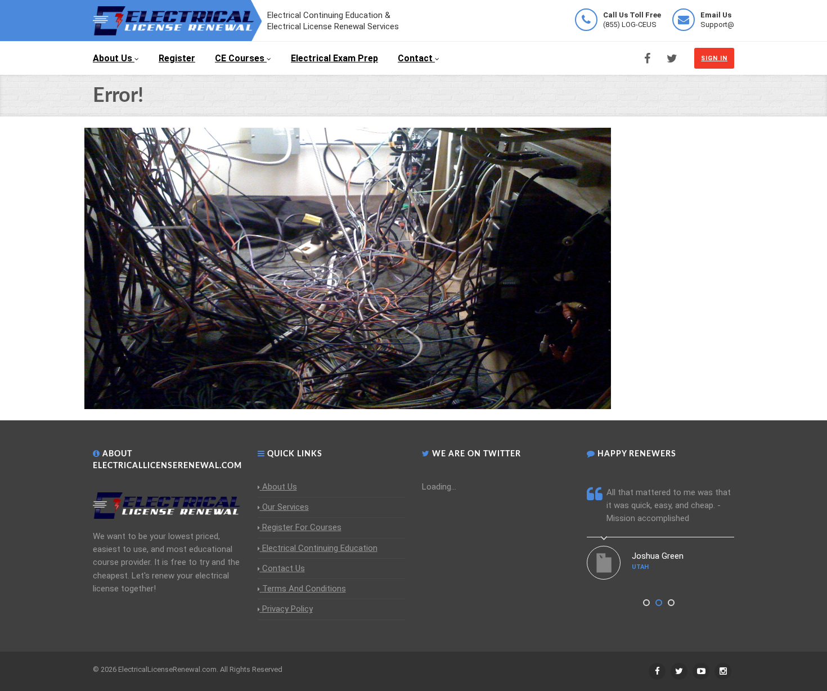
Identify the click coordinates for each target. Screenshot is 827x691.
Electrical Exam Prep (334, 58)
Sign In (714, 58)
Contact (415, 58)
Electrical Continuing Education (319, 548)
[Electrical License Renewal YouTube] (701, 671)
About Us (112, 58)
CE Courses (239, 58)
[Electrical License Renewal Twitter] (672, 58)
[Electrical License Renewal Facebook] (647, 58)
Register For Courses (301, 527)
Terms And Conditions (304, 589)
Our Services (285, 507)
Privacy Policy (287, 609)
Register (177, 58)
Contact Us (283, 568)
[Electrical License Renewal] (177, 20)
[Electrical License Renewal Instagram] (722, 671)
